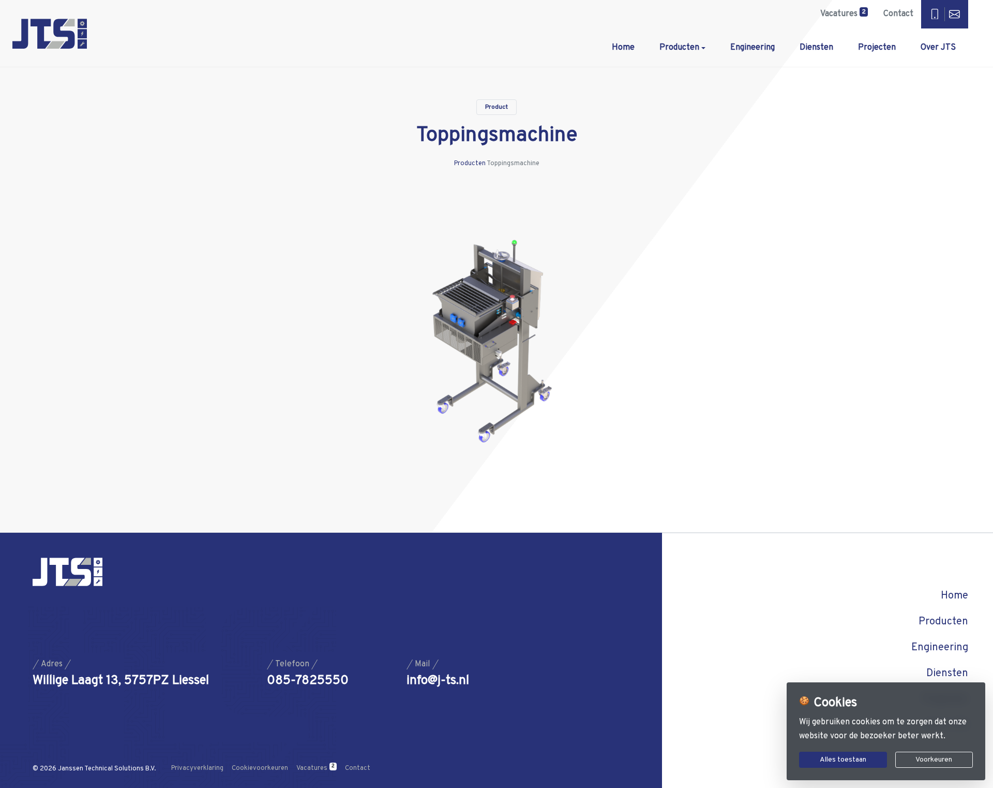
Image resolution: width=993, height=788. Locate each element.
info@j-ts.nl (438, 681)
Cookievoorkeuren (260, 768)
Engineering (752, 47)
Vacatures (843, 13)
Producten (679, 47)
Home (623, 47)
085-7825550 (308, 681)
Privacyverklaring (197, 768)
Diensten (816, 47)
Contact (898, 14)
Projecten (877, 47)
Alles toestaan (843, 759)
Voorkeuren (933, 759)
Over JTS (938, 47)
